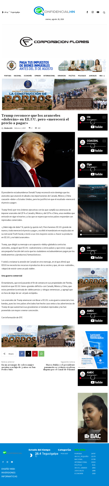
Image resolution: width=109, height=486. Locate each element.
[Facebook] (87, 12)
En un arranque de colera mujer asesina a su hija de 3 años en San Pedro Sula (18, 367)
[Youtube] (98, 12)
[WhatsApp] (41, 354)
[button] (104, 12)
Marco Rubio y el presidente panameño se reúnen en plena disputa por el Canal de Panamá (59, 367)
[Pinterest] (35, 354)
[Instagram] (93, 12)
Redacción (8, 128)
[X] (28, 354)
